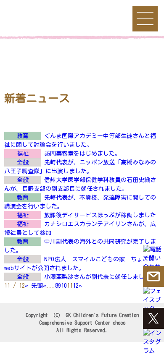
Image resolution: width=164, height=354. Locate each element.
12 (76, 286)
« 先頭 (34, 286)
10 (64, 286)
